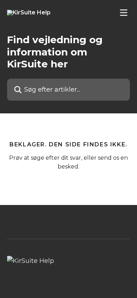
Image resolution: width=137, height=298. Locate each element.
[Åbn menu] (123, 12)
